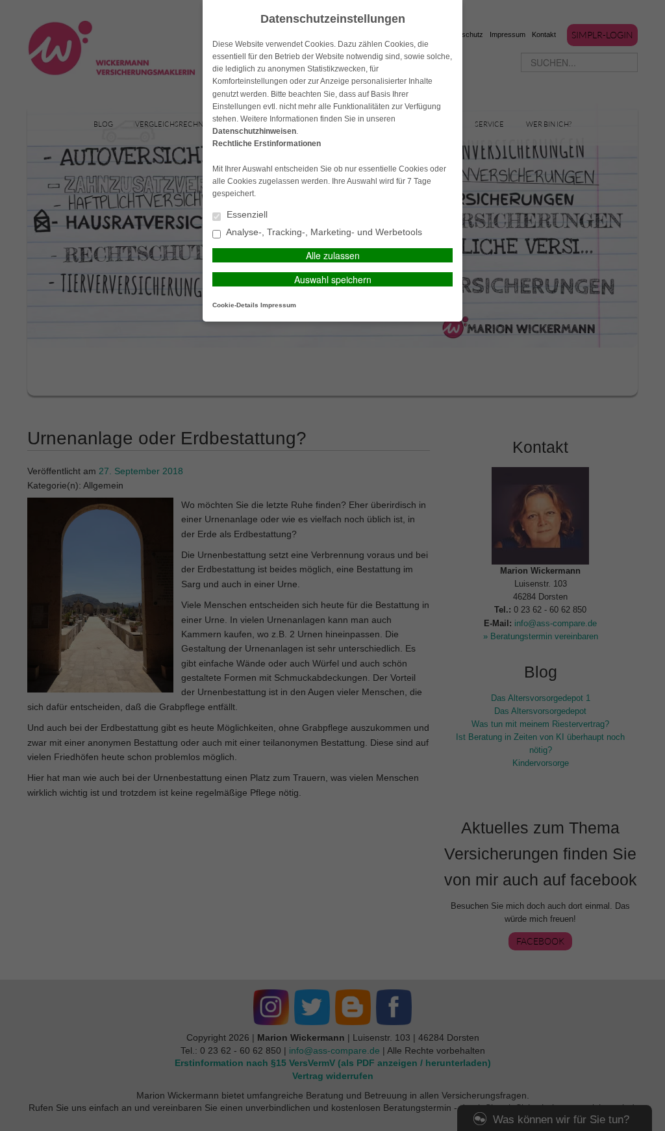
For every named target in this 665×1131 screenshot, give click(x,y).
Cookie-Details (235, 305)
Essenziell (246, 215)
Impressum (278, 305)
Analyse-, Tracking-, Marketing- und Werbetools (323, 232)
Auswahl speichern (332, 279)
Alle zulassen (333, 255)
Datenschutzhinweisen (254, 131)
